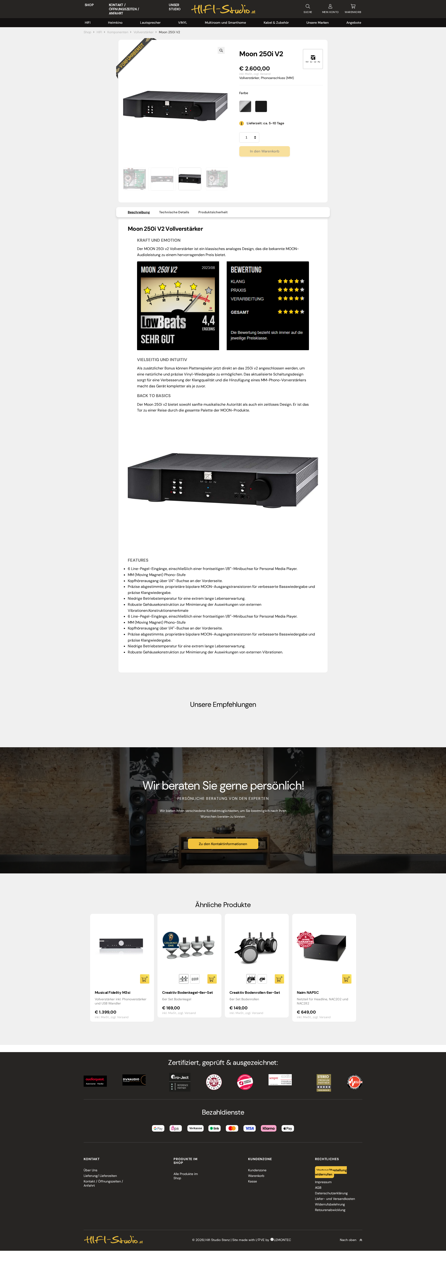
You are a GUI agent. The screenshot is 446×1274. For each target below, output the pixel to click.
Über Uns (90, 1170)
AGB (318, 1187)
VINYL (182, 22)
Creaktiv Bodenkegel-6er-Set (187, 992)
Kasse (252, 1181)
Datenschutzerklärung (331, 1193)
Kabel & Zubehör (276, 22)
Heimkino (115, 22)
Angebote (353, 22)
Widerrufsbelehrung (330, 1204)
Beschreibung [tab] (139, 212)
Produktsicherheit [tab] (213, 212)
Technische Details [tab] (174, 212)
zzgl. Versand (262, 74)
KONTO (330, 12)
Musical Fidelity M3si (112, 992)
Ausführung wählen (212, 979)
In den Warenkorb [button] (144, 979)
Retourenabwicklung (330, 1210)
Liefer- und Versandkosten (335, 1199)
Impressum (323, 1182)
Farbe (243, 93)
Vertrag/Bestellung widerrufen (331, 1172)
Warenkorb (256, 1176)
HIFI (87, 22)
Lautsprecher (150, 22)
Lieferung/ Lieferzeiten (100, 1176)
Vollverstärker (144, 32)
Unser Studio (174, 7)
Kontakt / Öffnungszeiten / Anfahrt (124, 9)
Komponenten (117, 32)
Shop (89, 5)
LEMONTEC (282, 1240)
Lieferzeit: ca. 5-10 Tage (265, 123)
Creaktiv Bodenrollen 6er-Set (255, 992)
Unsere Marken (317, 22)
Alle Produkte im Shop (186, 1176)
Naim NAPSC (308, 992)
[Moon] (312, 59)
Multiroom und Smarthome (225, 22)
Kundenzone (257, 1170)
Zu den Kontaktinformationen (223, 844)
